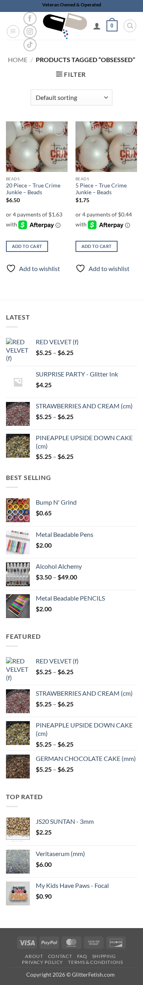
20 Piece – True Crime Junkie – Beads (33, 189)
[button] (13, 31)
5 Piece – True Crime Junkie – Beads (101, 189)
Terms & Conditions (95, 962)
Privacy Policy (42, 962)
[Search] (130, 26)
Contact (60, 956)
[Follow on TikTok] (30, 44)
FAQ (82, 956)
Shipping (104, 956)
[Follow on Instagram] (30, 31)
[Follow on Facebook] (30, 18)
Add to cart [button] (27, 246)
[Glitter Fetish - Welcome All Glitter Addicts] (65, 26)
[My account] (97, 26)
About (34, 956)
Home (17, 59)
